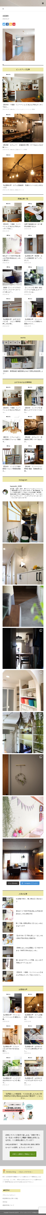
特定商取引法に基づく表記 (10, 1198)
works (23, 337)
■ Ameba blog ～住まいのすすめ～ (19, 1172)
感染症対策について (8, 1205)
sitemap (5, 1202)
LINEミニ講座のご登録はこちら (23, 1154)
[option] (23, 357)
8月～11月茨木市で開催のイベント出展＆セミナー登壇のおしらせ (22, 1176)
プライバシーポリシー (9, 1195)
